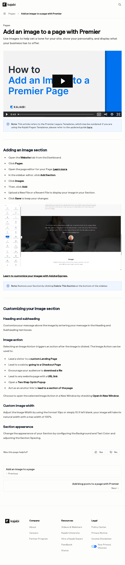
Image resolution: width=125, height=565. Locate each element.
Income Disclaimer (101, 538)
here (89, 127)
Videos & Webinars (71, 527)
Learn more (60, 169)
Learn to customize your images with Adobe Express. (35, 275)
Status (65, 550)
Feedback (66, 544)
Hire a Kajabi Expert (72, 538)
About (32, 527)
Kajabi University (70, 533)
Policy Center (98, 527)
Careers (33, 533)
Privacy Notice (99, 533)
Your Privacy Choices (104, 546)
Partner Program (38, 538)
